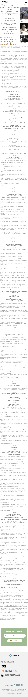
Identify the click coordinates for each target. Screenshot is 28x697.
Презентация (4, 117)
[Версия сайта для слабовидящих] (25, 4)
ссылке (19, 675)
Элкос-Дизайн (19, 693)
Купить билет (4, 4)
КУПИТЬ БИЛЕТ (16, 655)
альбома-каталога (11, 117)
